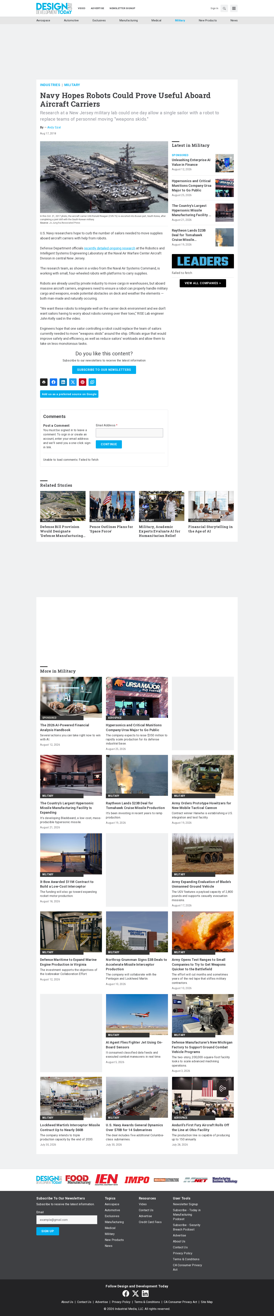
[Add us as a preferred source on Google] (92, 382)
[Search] (224, 8)
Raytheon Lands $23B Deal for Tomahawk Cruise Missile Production (189, 235)
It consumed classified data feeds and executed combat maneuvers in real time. (133, 1054)
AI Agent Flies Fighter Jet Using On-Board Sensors (134, 1044)
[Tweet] (73, 382)
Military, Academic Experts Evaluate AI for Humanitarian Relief (159, 531)
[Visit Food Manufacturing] (78, 1179)
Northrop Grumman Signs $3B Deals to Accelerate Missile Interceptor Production (136, 964)
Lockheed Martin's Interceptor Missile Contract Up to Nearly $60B (70, 1127)
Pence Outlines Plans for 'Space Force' (111, 529)
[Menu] (234, 8)
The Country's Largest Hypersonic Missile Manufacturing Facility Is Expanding (191, 210)
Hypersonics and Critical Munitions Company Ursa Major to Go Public (192, 185)
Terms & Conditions (147, 1302)
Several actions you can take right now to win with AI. (70, 737)
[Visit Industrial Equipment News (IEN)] (106, 1179)
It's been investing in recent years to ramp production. (134, 815)
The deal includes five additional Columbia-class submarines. (135, 1137)
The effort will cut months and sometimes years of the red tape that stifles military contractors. (200, 979)
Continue (109, 444)
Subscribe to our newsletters (104, 370)
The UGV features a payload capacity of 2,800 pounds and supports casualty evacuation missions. (202, 896)
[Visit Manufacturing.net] (195, 1179)
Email (40, 1212)
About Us (67, 1302)
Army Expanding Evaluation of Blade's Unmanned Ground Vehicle (201, 884)
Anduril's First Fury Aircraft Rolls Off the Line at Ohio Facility (200, 1127)
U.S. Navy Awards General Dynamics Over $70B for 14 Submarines (134, 1127)
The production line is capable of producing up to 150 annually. (201, 1137)
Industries (50, 85)
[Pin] (82, 382)
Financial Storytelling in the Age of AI (210, 529)
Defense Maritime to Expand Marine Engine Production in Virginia (68, 962)
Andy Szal (54, 127)
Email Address (107, 425)
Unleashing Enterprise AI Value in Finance (191, 162)
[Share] (53, 382)
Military (72, 85)
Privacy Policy (121, 1302)
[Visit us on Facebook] (125, 1293)
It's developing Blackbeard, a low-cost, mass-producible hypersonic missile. (70, 820)
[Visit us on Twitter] (135, 1293)
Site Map (207, 1302)
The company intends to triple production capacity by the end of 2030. (66, 1137)
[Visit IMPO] (137, 1179)
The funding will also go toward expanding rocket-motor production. (68, 894)
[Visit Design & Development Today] (49, 1179)
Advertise (101, 1302)
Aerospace (115, 717)
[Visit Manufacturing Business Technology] (225, 1179)
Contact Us (84, 1302)
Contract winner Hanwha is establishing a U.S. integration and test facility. (202, 815)
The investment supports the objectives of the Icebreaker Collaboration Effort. (68, 972)
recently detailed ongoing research (109, 248)
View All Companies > (203, 283)
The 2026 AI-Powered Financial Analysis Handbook (64, 727)
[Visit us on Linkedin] (145, 1293)
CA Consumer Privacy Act (180, 1302)
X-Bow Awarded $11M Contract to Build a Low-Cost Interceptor (67, 884)
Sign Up (47, 1231)
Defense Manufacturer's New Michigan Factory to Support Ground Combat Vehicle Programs (202, 1047)
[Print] (44, 382)
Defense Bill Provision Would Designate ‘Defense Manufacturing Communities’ (61, 531)
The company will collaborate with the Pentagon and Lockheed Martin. (131, 976)
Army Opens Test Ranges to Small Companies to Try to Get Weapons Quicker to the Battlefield (199, 964)
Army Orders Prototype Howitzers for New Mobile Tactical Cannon (201, 805)
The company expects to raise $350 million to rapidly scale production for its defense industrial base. (136, 739)
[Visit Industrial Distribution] (166, 1179)
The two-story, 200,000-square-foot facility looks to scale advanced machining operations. (201, 1061)
